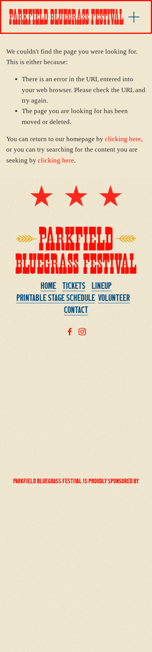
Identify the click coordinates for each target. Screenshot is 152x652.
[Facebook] (70, 332)
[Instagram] (82, 332)
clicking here (123, 139)
